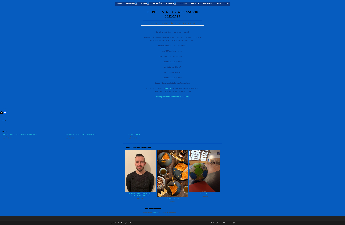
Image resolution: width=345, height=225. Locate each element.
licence (168, 88)
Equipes (144, 3)
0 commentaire (190, 23)
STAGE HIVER (204, 194)
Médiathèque (158, 3)
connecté (155, 212)
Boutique (183, 3)
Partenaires (206, 3)
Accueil (119, 3)
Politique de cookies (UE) (229, 223)
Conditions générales (216, 223)
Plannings (170, 3)
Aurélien (155, 23)
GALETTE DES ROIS (172, 199)
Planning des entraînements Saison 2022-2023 (172, 97)
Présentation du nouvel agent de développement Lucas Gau (140, 195)
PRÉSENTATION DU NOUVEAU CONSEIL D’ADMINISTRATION (19, 134)
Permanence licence (134, 134)
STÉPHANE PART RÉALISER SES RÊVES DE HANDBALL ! (80, 134)
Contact (218, 3)
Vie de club (177, 23)
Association (130, 3)
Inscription (194, 3)
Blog (226, 3)
